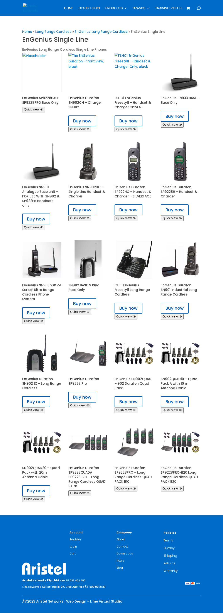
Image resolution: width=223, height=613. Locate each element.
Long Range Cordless (53, 31)
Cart (72, 553)
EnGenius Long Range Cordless (101, 31)
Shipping (170, 555)
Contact (122, 547)
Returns (169, 563)
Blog (120, 568)
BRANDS (139, 8)
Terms (168, 540)
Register (75, 539)
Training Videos (168, 8)
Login (73, 547)
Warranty (171, 571)
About (121, 539)
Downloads (125, 553)
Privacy (169, 548)
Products (114, 8)
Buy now (82, 121)
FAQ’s (120, 561)
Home (68, 8)
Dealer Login (89, 8)
